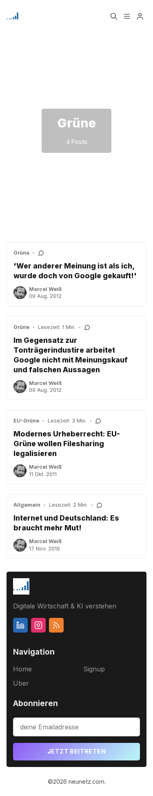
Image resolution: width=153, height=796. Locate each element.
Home (22, 669)
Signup (94, 669)
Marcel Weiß (45, 289)
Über (21, 683)
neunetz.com (86, 781)
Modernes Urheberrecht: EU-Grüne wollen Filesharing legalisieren (66, 443)
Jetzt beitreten (76, 751)
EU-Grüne (26, 421)
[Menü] (126, 16)
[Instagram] (38, 625)
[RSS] (56, 625)
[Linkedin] (20, 625)
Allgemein (26, 505)
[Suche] (113, 16)
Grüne (21, 253)
